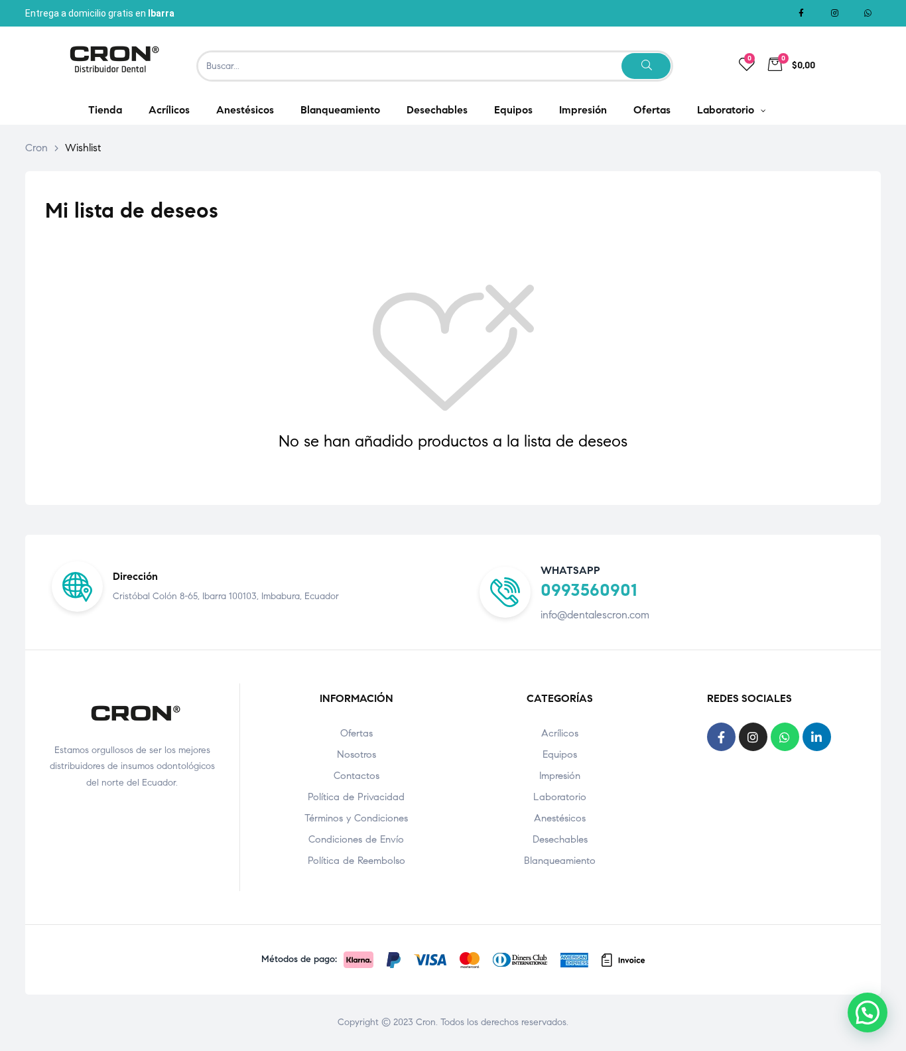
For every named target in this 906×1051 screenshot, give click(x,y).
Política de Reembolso (356, 861)
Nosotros (356, 754)
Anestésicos (560, 818)
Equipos (560, 754)
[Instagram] (834, 13)
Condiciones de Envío (356, 839)
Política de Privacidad (356, 797)
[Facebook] (801, 13)
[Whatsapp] (867, 13)
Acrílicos (559, 733)
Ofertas (356, 733)
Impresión (559, 776)
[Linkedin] (817, 737)
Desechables (560, 839)
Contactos (356, 776)
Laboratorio (559, 797)
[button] (867, 1012)
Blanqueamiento (560, 861)
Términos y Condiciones (356, 818)
